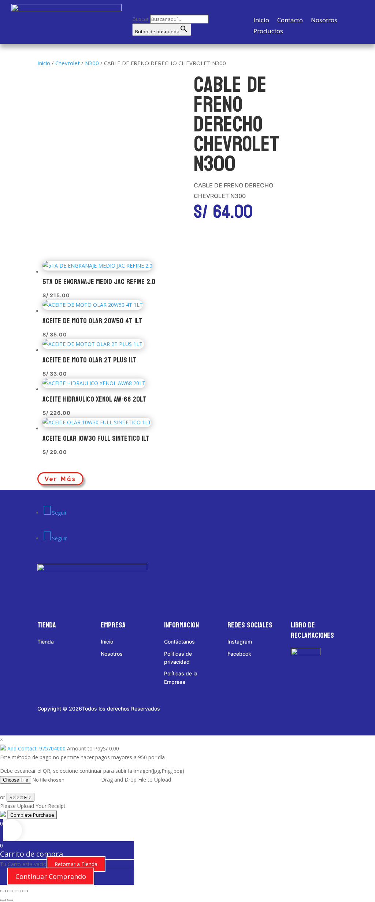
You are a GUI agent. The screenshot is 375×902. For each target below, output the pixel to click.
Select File (20, 797)
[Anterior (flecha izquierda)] (3, 900)
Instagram (239, 641)
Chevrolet (67, 63)
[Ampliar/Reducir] (3, 891)
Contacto (290, 21)
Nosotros (324, 21)
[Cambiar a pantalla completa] (10, 891)
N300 (92, 63)
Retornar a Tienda (76, 864)
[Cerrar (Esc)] (25, 891)
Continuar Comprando (50, 876)
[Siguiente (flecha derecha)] (10, 900)
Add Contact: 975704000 (36, 748)
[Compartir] (18, 891)
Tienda (45, 641)
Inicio (261, 21)
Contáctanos (179, 641)
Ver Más (60, 478)
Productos (268, 32)
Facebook (239, 654)
